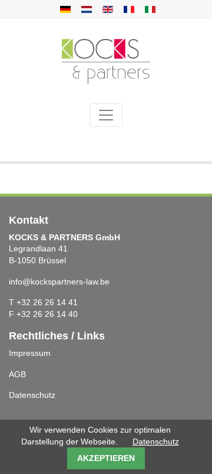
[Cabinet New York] (127, 9)
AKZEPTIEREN (106, 458)
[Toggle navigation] (106, 115)
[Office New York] (85, 9)
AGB (17, 374)
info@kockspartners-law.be (59, 281)
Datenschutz (32, 395)
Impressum (30, 353)
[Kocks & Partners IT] (148, 9)
